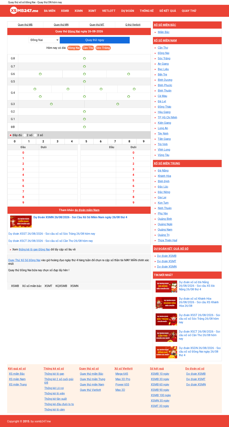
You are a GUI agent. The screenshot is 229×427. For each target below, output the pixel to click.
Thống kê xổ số (53, 368)
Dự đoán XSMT (166, 261)
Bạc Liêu (163, 69)
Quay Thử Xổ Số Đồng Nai (24, 260)
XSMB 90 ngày (160, 390)
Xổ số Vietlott (123, 368)
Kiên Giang (164, 123)
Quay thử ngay (94, 40)
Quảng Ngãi (165, 224)
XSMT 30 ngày (160, 406)
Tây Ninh (163, 133)
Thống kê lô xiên (54, 393)
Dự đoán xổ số (194, 368)
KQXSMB (61, 286)
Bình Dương (165, 80)
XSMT (92, 11)
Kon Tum (163, 202)
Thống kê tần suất (55, 399)
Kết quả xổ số (17, 368)
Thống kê (147, 11)
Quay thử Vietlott (90, 390)
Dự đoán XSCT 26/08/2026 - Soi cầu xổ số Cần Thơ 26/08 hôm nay (50, 241)
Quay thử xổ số (89, 368)
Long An (163, 128)
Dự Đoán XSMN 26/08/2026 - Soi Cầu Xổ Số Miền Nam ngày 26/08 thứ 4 (80, 217)
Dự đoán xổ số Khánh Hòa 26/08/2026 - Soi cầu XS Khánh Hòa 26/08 (199, 302)
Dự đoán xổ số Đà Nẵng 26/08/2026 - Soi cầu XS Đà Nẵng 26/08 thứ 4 (197, 285)
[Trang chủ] (24, 13)
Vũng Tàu (163, 155)
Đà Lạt (162, 101)
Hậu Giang (164, 112)
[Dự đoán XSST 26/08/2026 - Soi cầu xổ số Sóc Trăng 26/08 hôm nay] (166, 319)
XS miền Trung (18, 384)
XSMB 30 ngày (160, 379)
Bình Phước (165, 85)
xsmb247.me (43, 421)
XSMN (79, 11)
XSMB (65, 11)
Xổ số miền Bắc (165, 25)
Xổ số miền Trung (167, 163)
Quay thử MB (25, 24)
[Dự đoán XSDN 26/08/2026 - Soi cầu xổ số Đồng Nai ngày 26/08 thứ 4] (166, 352)
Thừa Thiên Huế (167, 240)
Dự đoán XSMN (167, 266)
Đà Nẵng (163, 170)
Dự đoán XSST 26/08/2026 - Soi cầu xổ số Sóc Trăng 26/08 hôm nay (51, 233)
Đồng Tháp (164, 106)
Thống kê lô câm (54, 409)
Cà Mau (162, 96)
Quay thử (189, 11)
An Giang (163, 63)
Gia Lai (162, 197)
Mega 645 (121, 373)
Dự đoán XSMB (166, 256)
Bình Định (163, 181)
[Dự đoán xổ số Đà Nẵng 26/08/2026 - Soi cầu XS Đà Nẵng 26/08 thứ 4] (166, 286)
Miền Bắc (163, 32)
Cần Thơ (88, 48)
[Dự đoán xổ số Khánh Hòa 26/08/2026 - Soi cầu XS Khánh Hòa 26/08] (166, 303)
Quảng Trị (164, 235)
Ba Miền (49, 11)
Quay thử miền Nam (92, 384)
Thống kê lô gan (54, 373)
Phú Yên (163, 213)
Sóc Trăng (103, 48)
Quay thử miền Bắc (91, 373)
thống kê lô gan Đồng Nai (34, 249)
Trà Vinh (163, 144)
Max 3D (120, 390)
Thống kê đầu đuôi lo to (59, 404)
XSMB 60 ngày (160, 384)
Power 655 (122, 384)
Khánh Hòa (164, 176)
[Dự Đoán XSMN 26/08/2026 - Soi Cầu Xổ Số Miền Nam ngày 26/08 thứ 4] (20, 222)
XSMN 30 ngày (160, 400)
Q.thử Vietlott (132, 24)
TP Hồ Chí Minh (167, 117)
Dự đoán (127, 11)
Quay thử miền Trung (92, 379)
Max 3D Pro (122, 379)
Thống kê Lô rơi (54, 388)
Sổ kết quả (167, 11)
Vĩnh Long (164, 149)
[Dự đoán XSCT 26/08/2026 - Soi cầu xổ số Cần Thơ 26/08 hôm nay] (166, 336)
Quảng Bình (165, 219)
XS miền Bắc (17, 373)
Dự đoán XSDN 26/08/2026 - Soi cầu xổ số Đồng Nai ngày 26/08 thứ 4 (200, 351)
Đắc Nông (164, 192)
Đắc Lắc (163, 186)
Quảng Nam (165, 229)
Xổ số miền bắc (32, 286)
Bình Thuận (164, 90)
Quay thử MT (97, 24)
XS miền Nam (17, 379)
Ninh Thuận (165, 208)
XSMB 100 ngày (161, 395)
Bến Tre (162, 74)
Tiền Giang (164, 139)
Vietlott (109, 11)
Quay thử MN (61, 24)
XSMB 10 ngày (160, 373)
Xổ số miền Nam (165, 40)
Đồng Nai (74, 31)
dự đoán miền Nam (87, 210)
